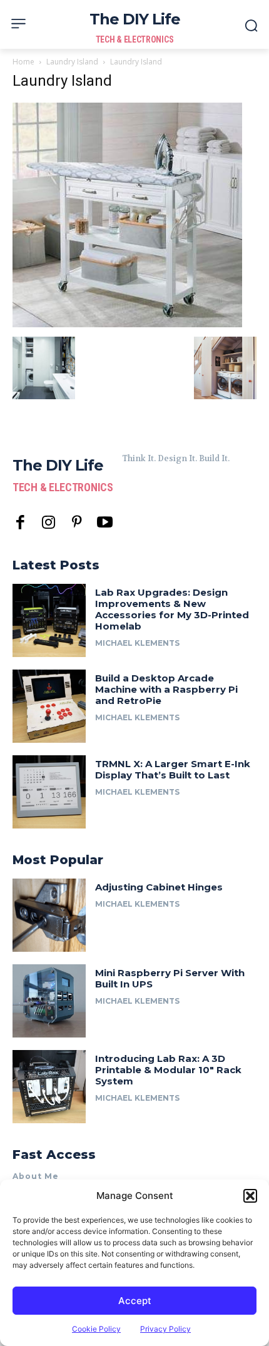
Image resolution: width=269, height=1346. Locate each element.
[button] (250, 1196)
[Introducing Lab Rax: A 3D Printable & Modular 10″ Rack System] (49, 1086)
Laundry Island (72, 61)
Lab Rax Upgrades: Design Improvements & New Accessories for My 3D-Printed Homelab (172, 609)
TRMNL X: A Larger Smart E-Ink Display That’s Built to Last (172, 769)
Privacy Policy (165, 1328)
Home (23, 61)
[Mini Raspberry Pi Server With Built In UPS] (49, 1001)
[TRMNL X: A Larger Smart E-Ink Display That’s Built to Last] (49, 792)
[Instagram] (48, 523)
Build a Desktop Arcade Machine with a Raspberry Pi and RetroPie (166, 689)
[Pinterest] (76, 523)
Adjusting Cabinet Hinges (159, 887)
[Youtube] (105, 523)
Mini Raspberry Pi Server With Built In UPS (170, 978)
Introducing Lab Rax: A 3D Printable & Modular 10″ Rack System (168, 1070)
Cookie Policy (96, 1328)
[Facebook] (20, 523)
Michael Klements (137, 643)
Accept (134, 1301)
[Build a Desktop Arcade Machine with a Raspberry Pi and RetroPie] (49, 706)
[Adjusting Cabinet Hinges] (49, 915)
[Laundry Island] (127, 324)
